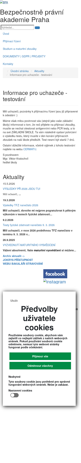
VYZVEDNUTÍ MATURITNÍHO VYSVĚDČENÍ (29, 245)
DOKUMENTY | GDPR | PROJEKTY (24, 56)
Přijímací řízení (12, 41)
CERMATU (29, 149)
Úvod (6, 33)
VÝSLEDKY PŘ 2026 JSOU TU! (21, 189)
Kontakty (8, 64)
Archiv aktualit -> (14, 256)
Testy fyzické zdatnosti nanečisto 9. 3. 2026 (29, 225)
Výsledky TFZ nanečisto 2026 (20, 205)
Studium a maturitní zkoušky (20, 49)
